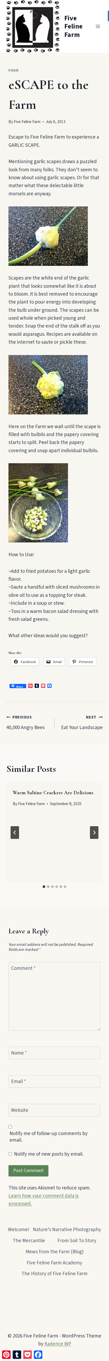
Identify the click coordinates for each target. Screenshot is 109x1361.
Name (19, 1053)
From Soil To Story (76, 1240)
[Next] (94, 832)
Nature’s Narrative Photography (67, 1229)
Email (18, 1082)
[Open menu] (98, 26)
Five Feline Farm (27, 122)
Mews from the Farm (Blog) (55, 1251)
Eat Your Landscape (82, 722)
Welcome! (18, 1229)
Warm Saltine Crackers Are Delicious (53, 793)
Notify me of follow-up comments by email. (49, 1137)
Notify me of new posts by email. (48, 1154)
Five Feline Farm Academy (54, 1263)
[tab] (44, 886)
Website (19, 1110)
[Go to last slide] (15, 832)
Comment (23, 968)
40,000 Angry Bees (25, 722)
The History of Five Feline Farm (54, 1273)
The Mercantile (29, 1240)
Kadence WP (57, 1344)
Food (13, 70)
